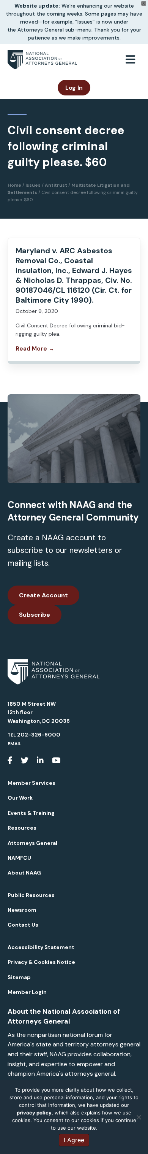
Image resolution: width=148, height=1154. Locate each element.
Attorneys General (32, 843)
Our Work (20, 797)
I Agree (74, 1140)
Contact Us (23, 924)
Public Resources (31, 895)
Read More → (35, 348)
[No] (138, 1117)
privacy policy (34, 1113)
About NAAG (24, 872)
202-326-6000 (38, 734)
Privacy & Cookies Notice (41, 962)
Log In (74, 88)
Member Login (27, 992)
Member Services (31, 782)
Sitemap (19, 977)
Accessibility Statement (41, 947)
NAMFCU (19, 857)
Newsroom (22, 909)
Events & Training (31, 813)
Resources (22, 827)
